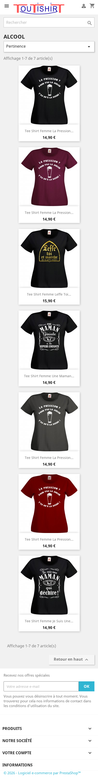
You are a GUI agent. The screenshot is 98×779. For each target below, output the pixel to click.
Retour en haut (71, 660)
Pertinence (49, 47)
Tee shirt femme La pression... (49, 131)
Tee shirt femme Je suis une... (49, 621)
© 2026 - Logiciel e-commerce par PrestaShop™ (42, 772)
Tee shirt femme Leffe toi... (49, 294)
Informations (17, 765)
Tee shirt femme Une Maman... (49, 376)
